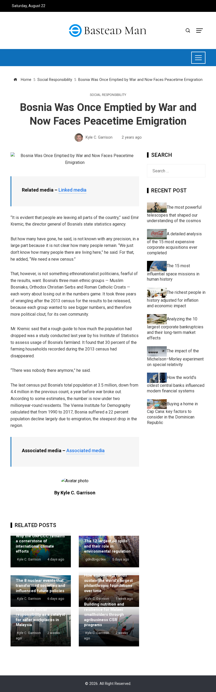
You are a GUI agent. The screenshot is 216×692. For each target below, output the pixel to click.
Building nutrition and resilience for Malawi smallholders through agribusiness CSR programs (104, 614)
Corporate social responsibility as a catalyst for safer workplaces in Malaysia (40, 617)
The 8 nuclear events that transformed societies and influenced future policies (40, 585)
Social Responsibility (108, 95)
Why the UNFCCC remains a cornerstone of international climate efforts (40, 544)
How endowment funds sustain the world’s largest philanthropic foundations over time (108, 583)
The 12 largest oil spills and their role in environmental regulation (107, 546)
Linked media (72, 190)
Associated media (85, 450)
